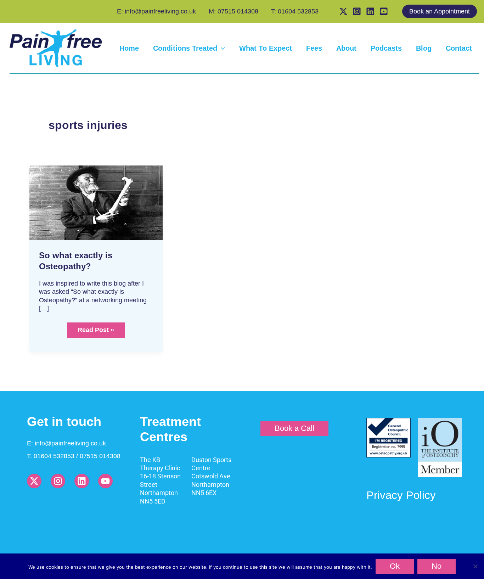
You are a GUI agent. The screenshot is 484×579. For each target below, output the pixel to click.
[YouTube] (383, 11)
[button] (443, 11)
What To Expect (265, 48)
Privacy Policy (401, 495)
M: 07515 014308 (233, 11)
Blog (424, 48)
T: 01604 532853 (295, 11)
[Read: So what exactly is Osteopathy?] (96, 202)
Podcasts (386, 48)
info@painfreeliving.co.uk (70, 443)
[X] (343, 11)
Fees (314, 48)
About (346, 48)
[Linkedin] (370, 11)
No (436, 566)
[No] (475, 566)
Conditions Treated (185, 48)
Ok (395, 566)
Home (129, 48)
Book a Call (294, 428)
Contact (459, 48)
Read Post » (96, 327)
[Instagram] (357, 11)
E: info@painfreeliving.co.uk (156, 11)
